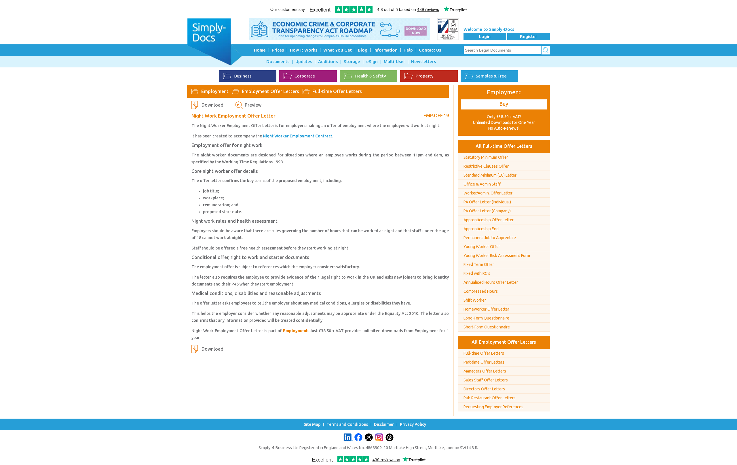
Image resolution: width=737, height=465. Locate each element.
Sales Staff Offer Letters (486, 380)
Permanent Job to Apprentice (490, 237)
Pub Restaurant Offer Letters (490, 398)
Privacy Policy (413, 424)
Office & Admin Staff (482, 184)
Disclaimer (384, 424)
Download (212, 104)
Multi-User (394, 62)
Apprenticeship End (481, 228)
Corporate (305, 75)
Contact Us (430, 50)
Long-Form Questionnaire (486, 318)
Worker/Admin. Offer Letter (488, 193)
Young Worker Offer (482, 246)
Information (385, 50)
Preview (253, 104)
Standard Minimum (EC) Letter (490, 175)
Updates (303, 62)
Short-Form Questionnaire (487, 327)
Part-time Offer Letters (484, 362)
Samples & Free (491, 75)
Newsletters (423, 62)
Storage (352, 62)
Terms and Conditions (347, 424)
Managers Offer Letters (485, 371)
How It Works (303, 50)
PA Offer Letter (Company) (487, 211)
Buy (503, 104)
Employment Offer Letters (270, 91)
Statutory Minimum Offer (486, 157)
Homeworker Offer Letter (486, 309)
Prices (278, 50)
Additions (328, 62)
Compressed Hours (481, 291)
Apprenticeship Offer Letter (489, 220)
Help (408, 50)
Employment (215, 91)
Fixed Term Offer (479, 264)
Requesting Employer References (493, 406)
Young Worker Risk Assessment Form (497, 255)
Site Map (312, 424)
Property (424, 75)
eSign (372, 62)
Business (243, 75)
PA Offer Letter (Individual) (487, 202)
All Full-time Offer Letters (504, 146)
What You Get (337, 50)
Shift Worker (475, 300)
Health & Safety (370, 75)
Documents (277, 62)
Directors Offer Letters (484, 389)
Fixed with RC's (477, 273)
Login (485, 36)
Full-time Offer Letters (337, 91)
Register (528, 36)
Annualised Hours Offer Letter (491, 282)
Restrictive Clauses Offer (486, 166)
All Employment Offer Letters (504, 342)
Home (260, 50)
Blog (362, 50)
